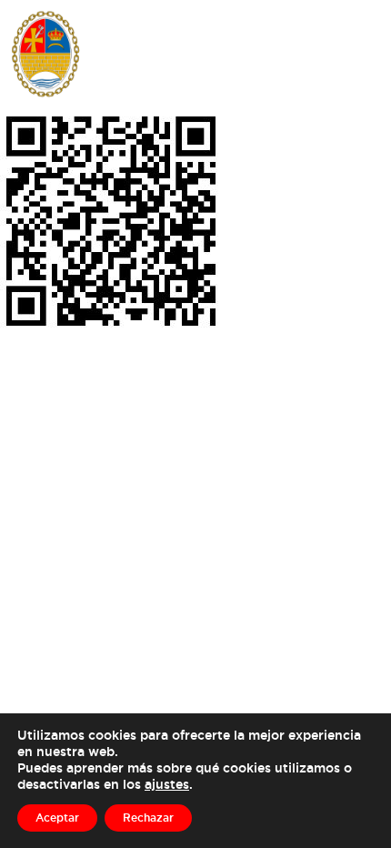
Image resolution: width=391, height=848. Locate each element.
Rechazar (148, 817)
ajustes (167, 784)
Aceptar (57, 817)
